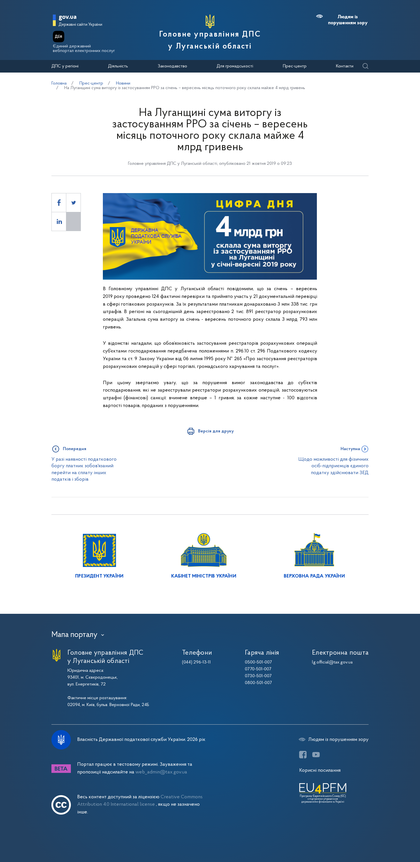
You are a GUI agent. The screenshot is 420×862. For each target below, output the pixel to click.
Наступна (350, 449)
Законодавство (172, 66)
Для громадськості (235, 66)
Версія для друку (216, 431)
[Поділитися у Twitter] (73, 202)
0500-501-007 (258, 662)
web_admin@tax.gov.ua (161, 772)
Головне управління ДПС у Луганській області (210, 41)
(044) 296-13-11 (196, 662)
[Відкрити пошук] (365, 66)
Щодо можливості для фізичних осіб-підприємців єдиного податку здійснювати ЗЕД (333, 466)
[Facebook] (303, 754)
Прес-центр (295, 66)
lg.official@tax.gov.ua (332, 662)
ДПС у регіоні (65, 66)
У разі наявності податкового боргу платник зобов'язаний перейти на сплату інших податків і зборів (84, 469)
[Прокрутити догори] (391, 839)
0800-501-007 (258, 683)
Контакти (344, 66)
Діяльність (118, 66)
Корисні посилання (320, 770)
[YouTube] (316, 754)
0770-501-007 (258, 669)
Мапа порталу (74, 635)
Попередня (74, 449)
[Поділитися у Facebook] (59, 202)
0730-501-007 (258, 676)
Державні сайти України (80, 25)
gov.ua (68, 17)
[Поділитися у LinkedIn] (59, 221)
